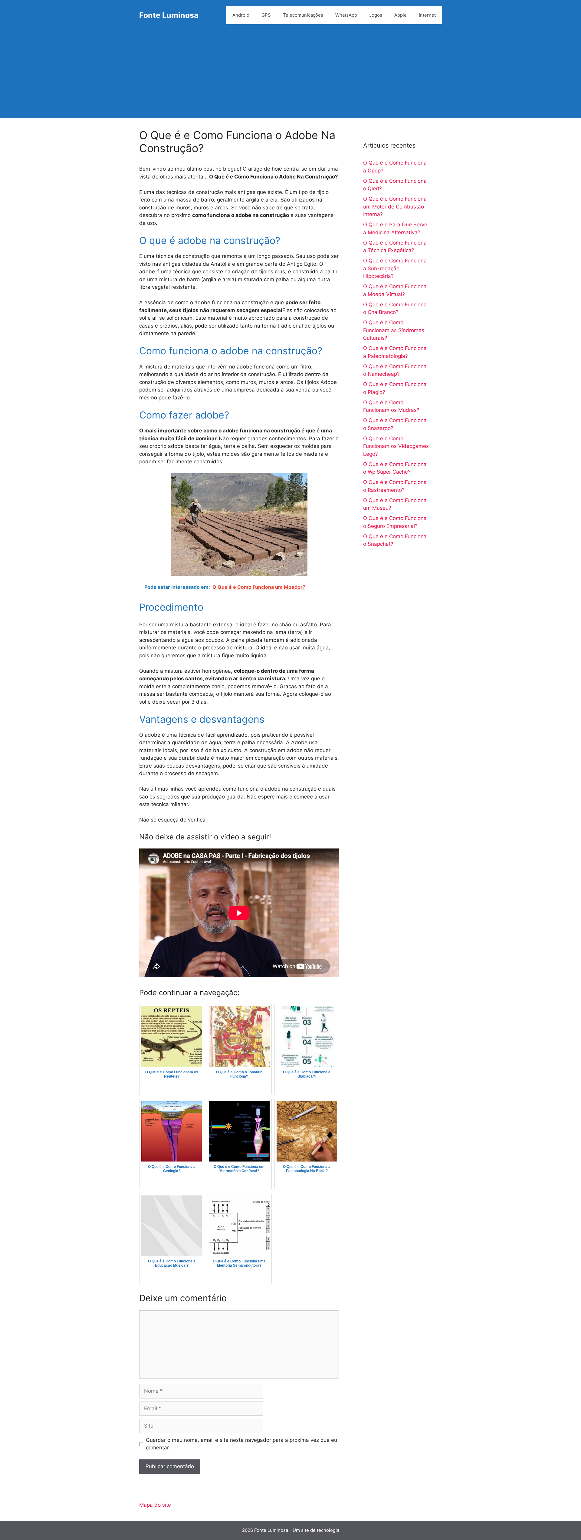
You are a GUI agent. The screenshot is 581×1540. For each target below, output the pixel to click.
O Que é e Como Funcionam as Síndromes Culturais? (393, 330)
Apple (400, 15)
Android (240, 15)
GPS (266, 15)
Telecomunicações (303, 15)
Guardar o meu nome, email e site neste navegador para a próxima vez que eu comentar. (241, 1444)
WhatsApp (346, 15)
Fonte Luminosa (169, 15)
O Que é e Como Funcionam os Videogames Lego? (396, 446)
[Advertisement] (290, 75)
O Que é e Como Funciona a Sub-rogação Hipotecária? (395, 268)
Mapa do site (155, 1505)
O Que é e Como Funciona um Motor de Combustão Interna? (395, 206)
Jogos (375, 15)
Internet (427, 15)
